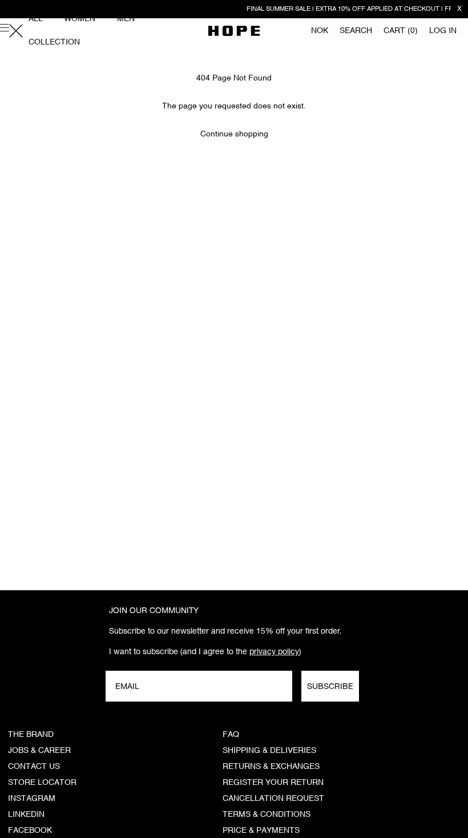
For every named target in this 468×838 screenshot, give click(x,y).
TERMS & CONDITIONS (266, 815)
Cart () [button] (401, 31)
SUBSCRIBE (330, 686)
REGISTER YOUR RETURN (273, 783)
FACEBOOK (30, 831)
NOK (319, 31)
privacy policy (274, 651)
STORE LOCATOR (42, 783)
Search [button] (356, 31)
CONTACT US (34, 767)
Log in (443, 31)
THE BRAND (31, 735)
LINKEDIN (26, 815)
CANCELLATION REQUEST (273, 799)
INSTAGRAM (31, 799)
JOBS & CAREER (39, 751)
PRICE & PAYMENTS (261, 831)
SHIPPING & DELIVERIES (269, 751)
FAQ (231, 735)
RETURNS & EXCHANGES (271, 767)
